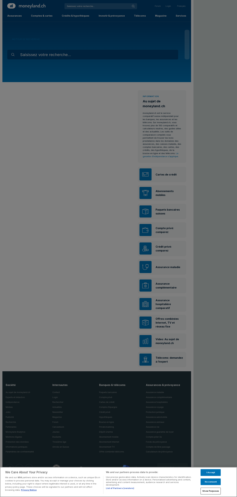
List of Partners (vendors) (120, 488)
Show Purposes (210, 491)
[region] (118, 482)
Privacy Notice (29, 490)
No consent (211, 481)
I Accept (210, 472)
